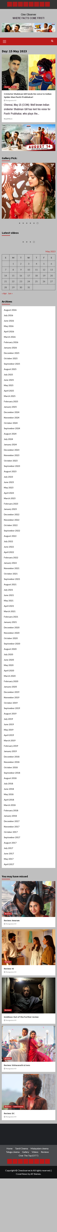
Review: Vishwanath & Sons (17, 1089)
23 (21, 305)
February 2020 (11, 705)
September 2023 (12, 490)
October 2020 (11, 662)
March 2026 (9, 360)
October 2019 (11, 726)
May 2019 (8, 753)
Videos (35, 1176)
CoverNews (21, 1197)
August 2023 (10, 495)
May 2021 (8, 624)
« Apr (4, 317)
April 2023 (9, 517)
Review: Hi (9, 992)
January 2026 (10, 371)
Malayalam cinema (39, 1172)
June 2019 (9, 748)
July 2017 (8, 872)
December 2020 (11, 651)
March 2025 (9, 420)
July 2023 (8, 500)
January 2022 (10, 587)
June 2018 (9, 813)
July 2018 (8, 807)
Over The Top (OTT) (28, 1179)
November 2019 (11, 721)
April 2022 (9, 576)
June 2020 (9, 683)
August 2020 (10, 673)
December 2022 (11, 538)
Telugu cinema (13, 1176)
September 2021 (12, 603)
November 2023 (11, 479)
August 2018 (10, 802)
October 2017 (11, 856)
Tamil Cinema (18, 1130)
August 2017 (10, 866)
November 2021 (11, 592)
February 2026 (11, 366)
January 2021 (10, 646)
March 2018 (9, 829)
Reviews (8, 937)
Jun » (10, 317)
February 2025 (11, 425)
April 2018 (9, 823)
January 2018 (10, 839)
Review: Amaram (12, 944)
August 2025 (10, 393)
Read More (8, 119)
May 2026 (8, 350)
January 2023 (10, 533)
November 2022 (11, 543)
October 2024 (11, 447)
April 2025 (9, 414)
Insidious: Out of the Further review (21, 1041)
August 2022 (10, 560)
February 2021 (11, 640)
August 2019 (10, 737)
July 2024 (8, 463)
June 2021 (9, 619)
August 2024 (10, 457)
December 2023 (11, 473)
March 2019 (9, 764)
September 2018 (12, 796)
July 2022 (8, 565)
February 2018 (11, 834)
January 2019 (10, 775)
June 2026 (9, 344)
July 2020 (8, 678)
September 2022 (12, 554)
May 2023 (8, 511)
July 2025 (8, 398)
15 (13, 299)
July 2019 (8, 743)
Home (7, 87)
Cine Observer (28, 14)
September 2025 (12, 387)
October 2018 (11, 791)
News (13, 87)
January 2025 (10, 430)
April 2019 (9, 759)
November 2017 (11, 850)
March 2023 (9, 522)
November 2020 (11, 656)
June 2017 (9, 877)
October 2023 (11, 484)
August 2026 (10, 334)
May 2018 (8, 818)
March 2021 (9, 635)
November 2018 (11, 786)
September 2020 (12, 667)
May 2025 (8, 409)
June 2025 (9, 404)
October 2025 (11, 382)
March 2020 (9, 700)
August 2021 (10, 608)
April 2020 (9, 694)
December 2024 (11, 436)
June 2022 (9, 570)
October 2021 (11, 597)
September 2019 (12, 732)
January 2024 (10, 468)
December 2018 (11, 780)
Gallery (25, 1176)
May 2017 (8, 882)
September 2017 (12, 861)
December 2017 (11, 845)
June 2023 (9, 506)
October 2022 (11, 549)
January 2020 (10, 710)
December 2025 (11, 377)
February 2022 (11, 581)
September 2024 (12, 452)
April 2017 (9, 888)
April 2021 (9, 630)
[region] (28, 195)
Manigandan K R (11, 100)
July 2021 (8, 613)
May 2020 (8, 689)
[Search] (52, 41)
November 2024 (11, 441)
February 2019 (11, 769)
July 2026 (8, 339)
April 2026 (9, 355)
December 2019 (11, 716)
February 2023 (11, 527)
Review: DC (9, 1137)
